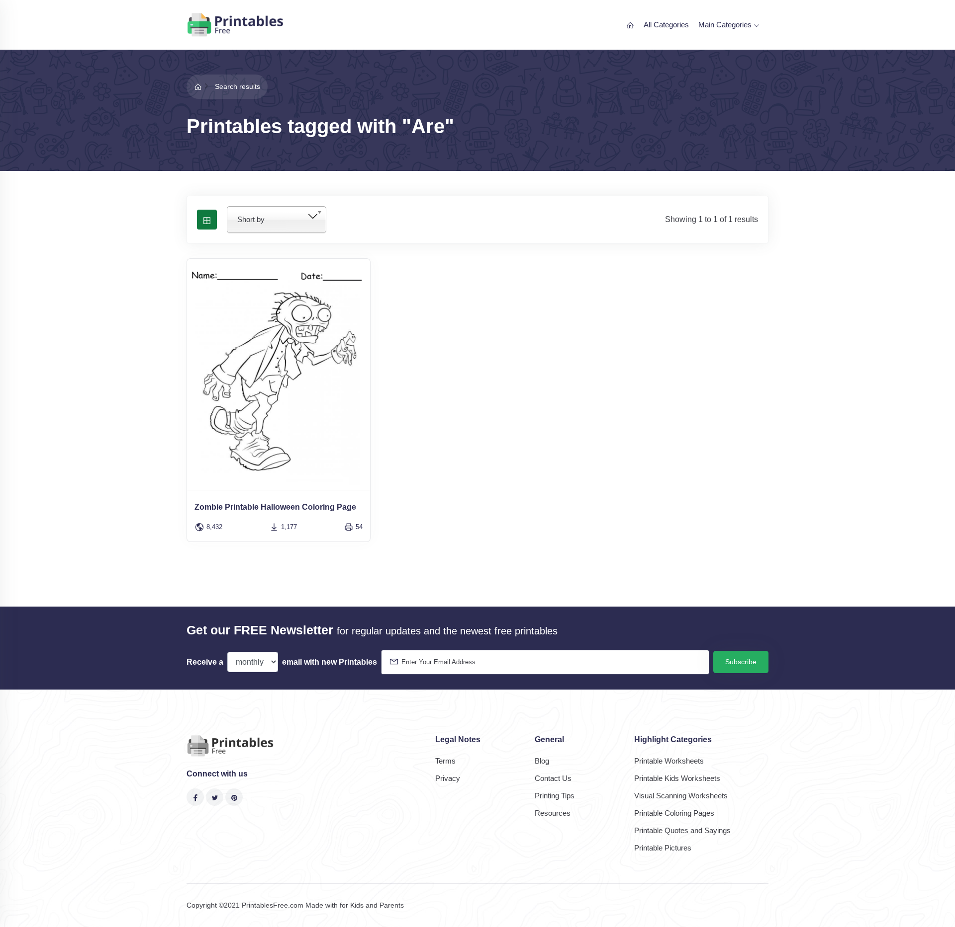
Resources (553, 813)
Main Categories (726, 24)
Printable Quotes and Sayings (682, 830)
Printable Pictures (662, 848)
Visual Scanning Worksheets (681, 795)
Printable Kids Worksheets (677, 778)
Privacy (447, 778)
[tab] (207, 220)
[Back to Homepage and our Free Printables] (198, 86)
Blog (542, 761)
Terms (445, 761)
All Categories (666, 24)
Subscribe (741, 662)
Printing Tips (554, 795)
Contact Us (553, 778)
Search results (237, 86)
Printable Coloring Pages (674, 813)
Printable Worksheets (669, 761)
